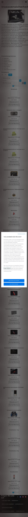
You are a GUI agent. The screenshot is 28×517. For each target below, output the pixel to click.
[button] (14, 280)
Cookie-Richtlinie (7, 268)
